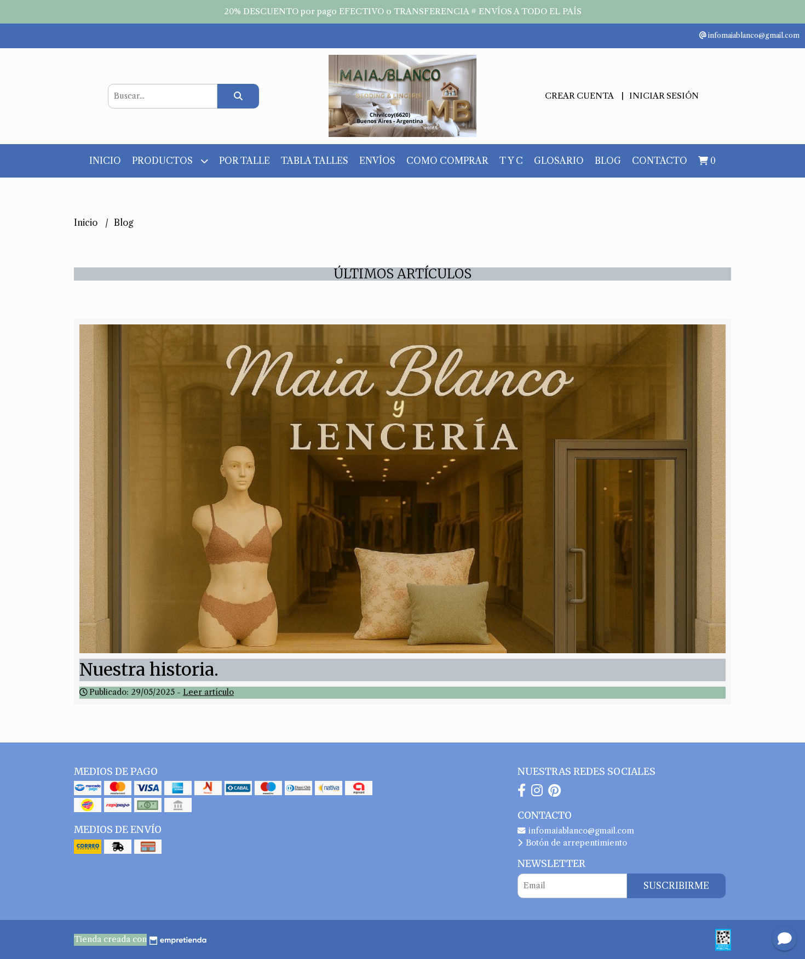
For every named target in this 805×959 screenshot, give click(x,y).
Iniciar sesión (664, 95)
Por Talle (244, 160)
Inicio (105, 160)
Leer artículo (208, 692)
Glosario (559, 160)
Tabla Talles (314, 160)
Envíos (377, 160)
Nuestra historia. (149, 670)
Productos (163, 160)
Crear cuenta (579, 95)
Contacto (659, 160)
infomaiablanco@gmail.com (580, 831)
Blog (608, 160)
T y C (511, 160)
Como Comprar (447, 160)
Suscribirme (676, 885)
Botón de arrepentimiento (575, 843)
